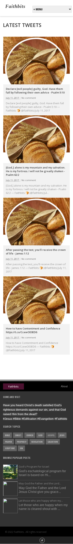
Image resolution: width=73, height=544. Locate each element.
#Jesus (7, 418)
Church (29, 435)
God (40, 435)
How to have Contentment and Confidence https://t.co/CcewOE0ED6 (33, 330)
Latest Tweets (22, 24)
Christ (18, 435)
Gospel (51, 435)
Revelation (37, 441)
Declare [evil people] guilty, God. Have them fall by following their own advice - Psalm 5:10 (35, 90)
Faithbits (15, 6)
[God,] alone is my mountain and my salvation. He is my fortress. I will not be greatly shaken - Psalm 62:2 (35, 171)
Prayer (8, 441)
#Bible (17, 418)
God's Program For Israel (34, 466)
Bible (7, 435)
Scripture (10, 448)
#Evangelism (45, 418)
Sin (21, 448)
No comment (28, 97)
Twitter (43, 541)
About (64, 386)
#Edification (29, 418)
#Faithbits (61, 418)
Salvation (53, 441)
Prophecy (21, 441)
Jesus (62, 435)
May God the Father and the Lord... (40, 483)
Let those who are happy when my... (41, 500)
